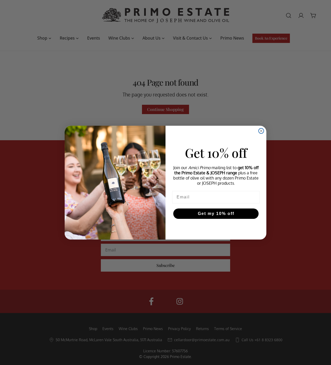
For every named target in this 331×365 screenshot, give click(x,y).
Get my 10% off (216, 213)
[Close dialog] (261, 130)
